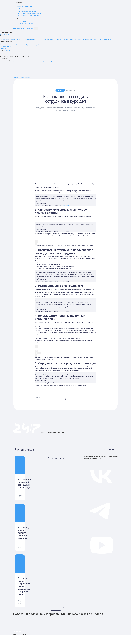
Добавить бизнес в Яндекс (25, 6)
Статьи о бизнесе (22, 21)
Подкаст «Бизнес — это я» (25, 23)
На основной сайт (28, 28)
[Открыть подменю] (0, 43)
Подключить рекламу (23, 8)
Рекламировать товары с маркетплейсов (29, 13)
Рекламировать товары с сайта (26, 10)
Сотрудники (60, 90)
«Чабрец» (66, 205)
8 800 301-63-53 (18, 28)
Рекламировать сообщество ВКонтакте (28, 15)
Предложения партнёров (24, 25)
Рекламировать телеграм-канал (26, 11)
